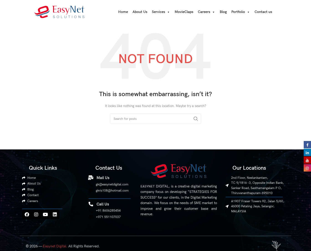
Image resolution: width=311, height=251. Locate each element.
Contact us (263, 12)
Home (123, 12)
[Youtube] (45, 214)
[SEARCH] (196, 118)
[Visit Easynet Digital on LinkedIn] (307, 152)
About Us (140, 12)
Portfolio (238, 12)
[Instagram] (36, 214)
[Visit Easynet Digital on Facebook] (307, 144)
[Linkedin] (54, 214)
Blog (223, 12)
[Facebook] (26, 214)
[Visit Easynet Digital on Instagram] (307, 168)
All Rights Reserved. (71, 246)
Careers (204, 12)
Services (158, 12)
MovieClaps (184, 12)
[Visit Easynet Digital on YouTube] (307, 160)
